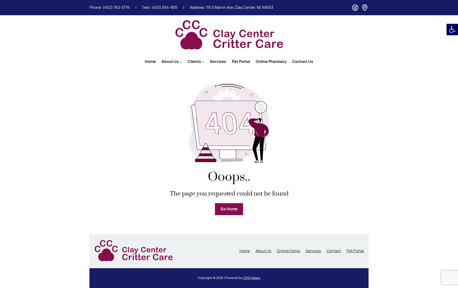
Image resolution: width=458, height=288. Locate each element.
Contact (334, 251)
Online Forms (288, 251)
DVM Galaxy (252, 278)
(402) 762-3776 (116, 8)
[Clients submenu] (203, 62)
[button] (452, 29)
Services (313, 251)
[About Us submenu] (181, 62)
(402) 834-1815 (164, 8)
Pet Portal (355, 251)
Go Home (229, 209)
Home (244, 251)
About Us (263, 251)
